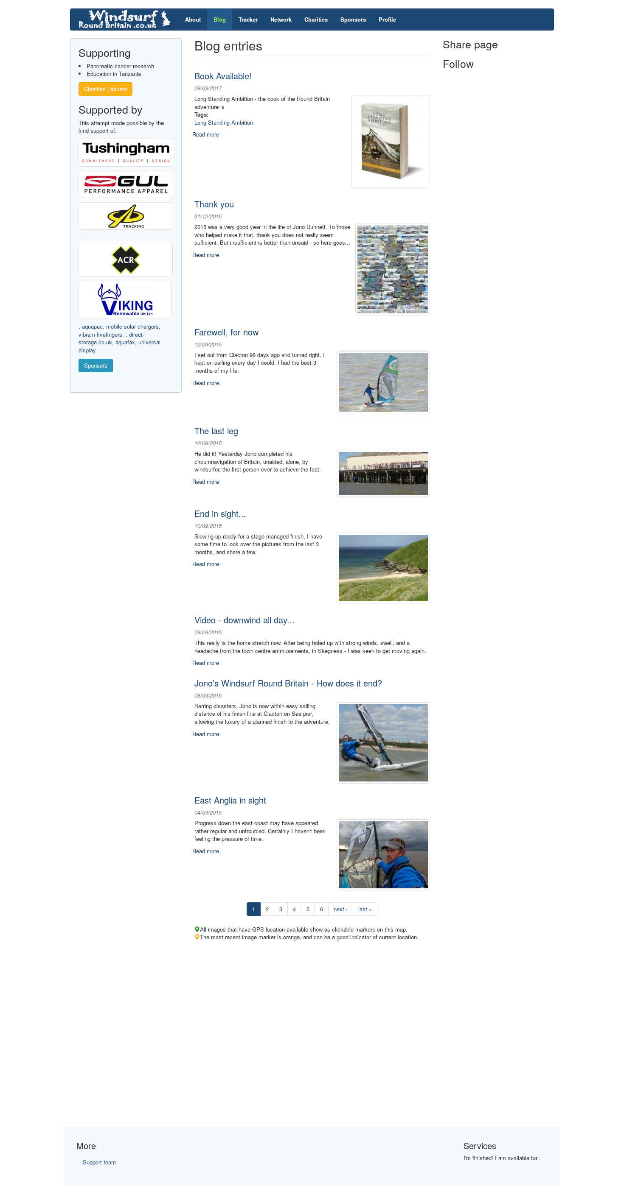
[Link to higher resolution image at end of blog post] (392, 268)
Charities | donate (105, 89)
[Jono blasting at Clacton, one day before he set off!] (383, 742)
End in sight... (220, 513)
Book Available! (223, 76)
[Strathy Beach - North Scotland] (383, 567)
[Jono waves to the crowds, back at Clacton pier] (383, 473)
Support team (99, 1162)
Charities (316, 19)
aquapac (92, 326)
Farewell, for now (226, 332)
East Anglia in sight (230, 800)
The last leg (216, 430)
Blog (220, 19)
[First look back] (383, 382)
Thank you (214, 204)
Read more (205, 134)
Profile (387, 19)
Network (281, 19)
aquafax (125, 342)
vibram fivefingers (100, 334)
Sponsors (353, 19)
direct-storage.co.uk (111, 338)
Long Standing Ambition (223, 122)
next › (341, 909)
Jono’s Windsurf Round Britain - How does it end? (288, 683)
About (193, 19)
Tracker (248, 19)
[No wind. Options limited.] (383, 854)
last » (365, 909)
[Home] (128, 19)
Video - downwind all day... (244, 620)
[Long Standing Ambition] (390, 141)
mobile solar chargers (132, 326)
